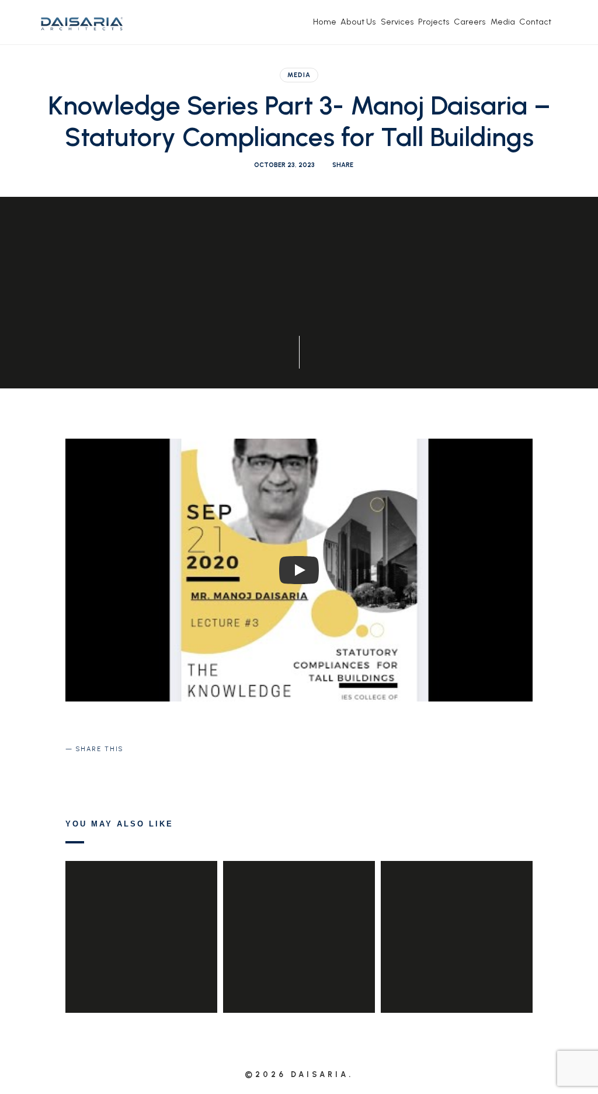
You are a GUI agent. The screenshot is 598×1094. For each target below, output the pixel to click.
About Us (358, 21)
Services (397, 21)
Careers (470, 21)
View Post (141, 960)
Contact (535, 21)
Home (324, 21)
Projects (434, 21)
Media (503, 21)
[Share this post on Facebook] (78, 768)
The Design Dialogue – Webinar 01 (456, 920)
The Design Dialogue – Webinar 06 (141, 920)
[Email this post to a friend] (162, 768)
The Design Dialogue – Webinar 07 (299, 920)
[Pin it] (134, 768)
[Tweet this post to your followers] (106, 768)
